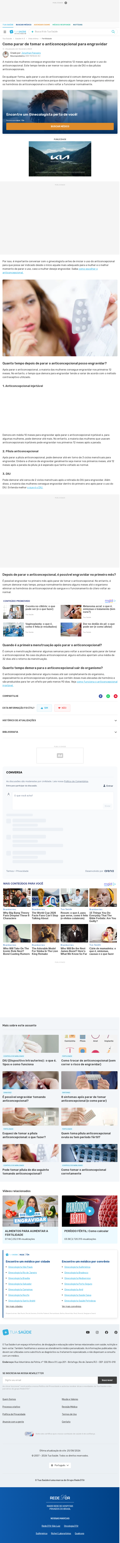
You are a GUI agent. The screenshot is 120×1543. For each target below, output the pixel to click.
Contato (66, 1421)
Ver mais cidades (14, 1306)
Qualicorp (79, 1533)
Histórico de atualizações (19, 720)
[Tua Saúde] (18, 31)
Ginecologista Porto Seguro (78, 1284)
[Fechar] (65, 2)
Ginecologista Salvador (20, 1284)
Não (64, 708)
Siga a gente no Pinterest (116, 1332)
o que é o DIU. (35, 487)
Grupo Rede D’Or (76, 1480)
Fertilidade (47, 39)
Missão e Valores (70, 1399)
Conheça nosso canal (87, 1332)
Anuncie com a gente (13, 1421)
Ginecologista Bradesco (76, 1272)
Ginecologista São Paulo (20, 1267)
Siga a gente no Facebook (106, 1332)
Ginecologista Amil (73, 1289)
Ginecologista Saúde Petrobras (80, 1301)
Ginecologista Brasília (19, 1278)
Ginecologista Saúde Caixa (77, 1295)
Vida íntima (33, 39)
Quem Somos (9, 1399)
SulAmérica (41, 1533)
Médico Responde (61, 25)
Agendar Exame (42, 25)
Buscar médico (23, 25)
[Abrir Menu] (4, 31)
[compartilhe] (100, 696)
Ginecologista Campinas (20, 1289)
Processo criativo (11, 1406)
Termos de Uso (69, 1414)
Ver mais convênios (71, 1306)
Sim (46, 708)
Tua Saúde (7, 25)
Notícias (77, 25)
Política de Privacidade (13, 1414)
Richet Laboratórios (61, 1533)
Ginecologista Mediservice (77, 1278)
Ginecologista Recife (18, 1295)
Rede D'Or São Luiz (51, 1526)
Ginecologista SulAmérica (77, 1267)
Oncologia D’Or (71, 1526)
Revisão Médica (69, 1406)
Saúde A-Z (20, 39)
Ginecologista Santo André (21, 1301)
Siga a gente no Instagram (97, 1332)
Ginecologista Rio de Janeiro (22, 1272)
